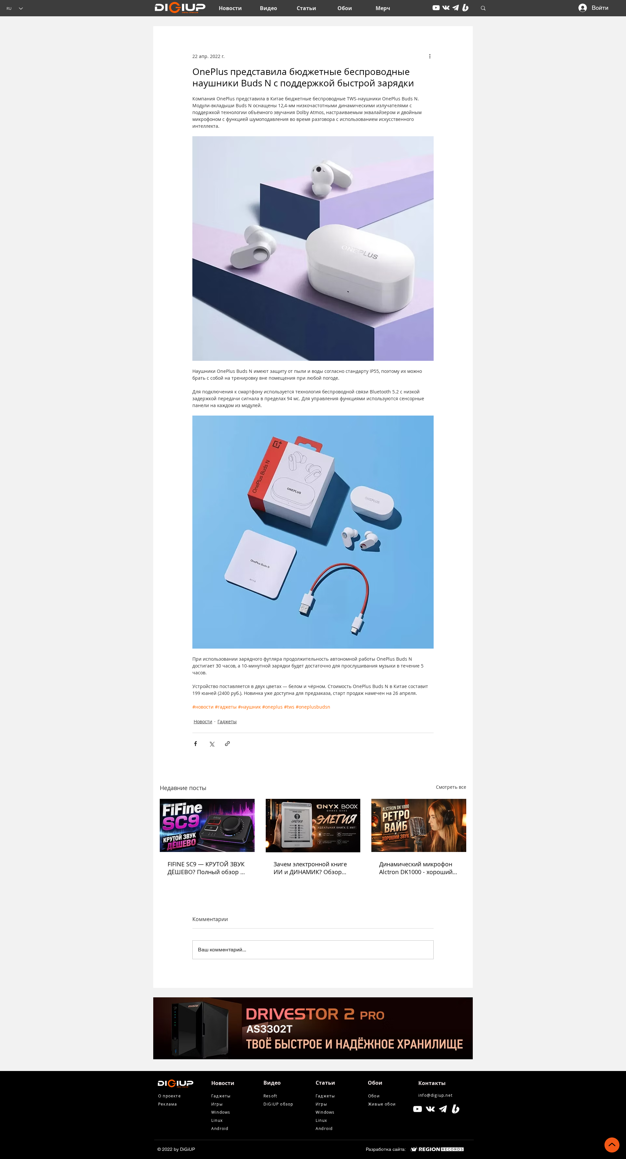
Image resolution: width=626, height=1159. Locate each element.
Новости (203, 721)
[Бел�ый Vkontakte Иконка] (430, 1109)
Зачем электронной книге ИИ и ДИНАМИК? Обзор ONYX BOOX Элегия (310, 868)
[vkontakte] (445, 7)
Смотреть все (451, 787)
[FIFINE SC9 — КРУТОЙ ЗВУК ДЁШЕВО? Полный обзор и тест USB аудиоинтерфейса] (207, 825)
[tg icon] (455, 7)
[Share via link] (227, 744)
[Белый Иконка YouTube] (417, 1109)
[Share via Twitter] (211, 744)
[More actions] (430, 56)
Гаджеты (227, 721)
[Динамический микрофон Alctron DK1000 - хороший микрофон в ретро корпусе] (418, 825)
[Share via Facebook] (195, 744)
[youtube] (436, 7)
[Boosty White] (465, 7)
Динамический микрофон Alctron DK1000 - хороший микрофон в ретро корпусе (417, 868)
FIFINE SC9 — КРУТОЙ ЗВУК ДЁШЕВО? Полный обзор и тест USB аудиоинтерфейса (206, 868)
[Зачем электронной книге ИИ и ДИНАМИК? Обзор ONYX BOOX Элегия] (313, 825)
